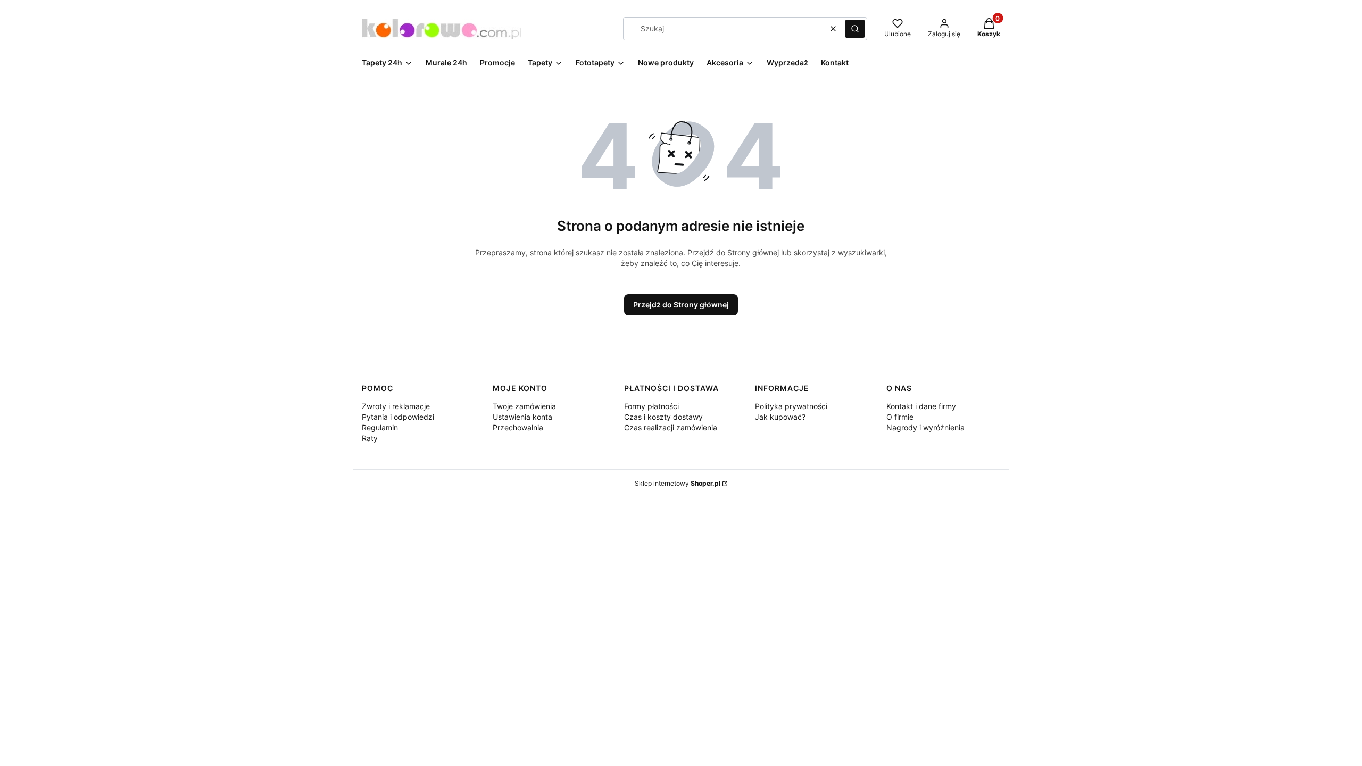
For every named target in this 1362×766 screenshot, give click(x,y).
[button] (855, 29)
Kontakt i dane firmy (921, 406)
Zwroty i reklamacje (396, 406)
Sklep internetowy (677, 483)
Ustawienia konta (522, 416)
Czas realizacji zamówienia (670, 427)
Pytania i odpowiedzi (398, 416)
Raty (370, 438)
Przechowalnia (518, 427)
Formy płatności (651, 406)
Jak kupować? (780, 416)
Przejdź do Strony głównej (681, 304)
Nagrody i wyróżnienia (925, 427)
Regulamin (380, 427)
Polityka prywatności (791, 406)
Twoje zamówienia (524, 406)
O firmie (899, 416)
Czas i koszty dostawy (663, 416)
